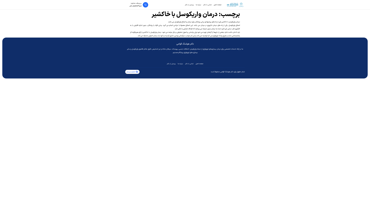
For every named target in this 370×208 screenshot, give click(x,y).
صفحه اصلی (217, 5)
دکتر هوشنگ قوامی (185, 44)
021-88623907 (136, 6)
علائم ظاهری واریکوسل (139, 49)
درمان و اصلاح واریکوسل (183, 22)
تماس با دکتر (207, 5)
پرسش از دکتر (189, 5)
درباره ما (198, 5)
